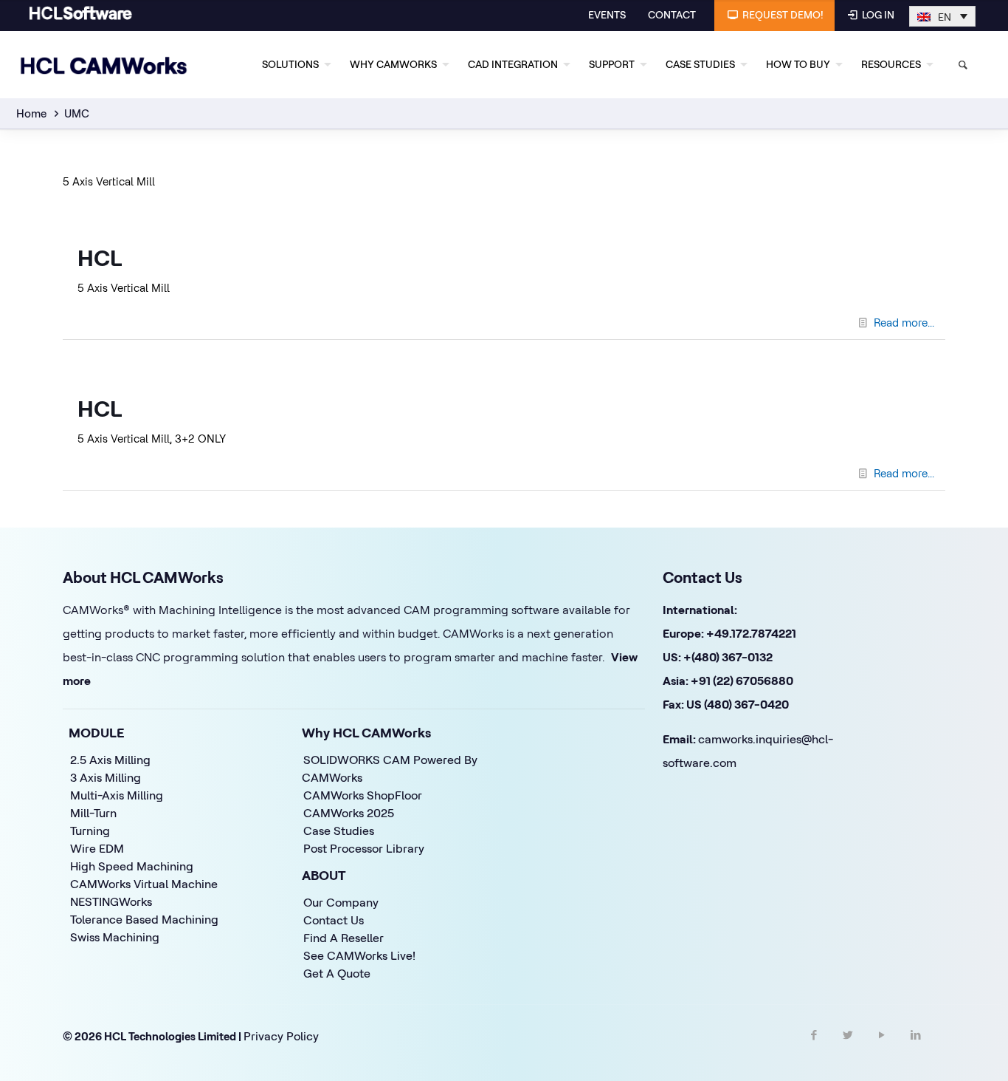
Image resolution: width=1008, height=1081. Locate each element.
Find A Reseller (343, 937)
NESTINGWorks (111, 901)
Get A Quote (336, 973)
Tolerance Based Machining (144, 919)
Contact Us (333, 920)
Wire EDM (97, 848)
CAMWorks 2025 (348, 812)
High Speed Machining (131, 866)
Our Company (341, 902)
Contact (672, 14)
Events (607, 14)
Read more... (904, 323)
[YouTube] (882, 1047)
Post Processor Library (363, 848)
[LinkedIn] (916, 1047)
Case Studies (338, 830)
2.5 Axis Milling (110, 759)
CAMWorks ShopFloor (362, 795)
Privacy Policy (281, 1036)
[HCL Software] (81, 17)
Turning (90, 830)
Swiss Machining (114, 937)
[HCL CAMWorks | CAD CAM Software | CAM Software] (104, 64)
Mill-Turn (93, 812)
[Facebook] (814, 1047)
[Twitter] (848, 1047)
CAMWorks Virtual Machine (144, 883)
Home (31, 113)
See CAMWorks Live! (359, 955)
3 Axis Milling (105, 777)
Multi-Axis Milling (116, 795)
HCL (99, 258)
